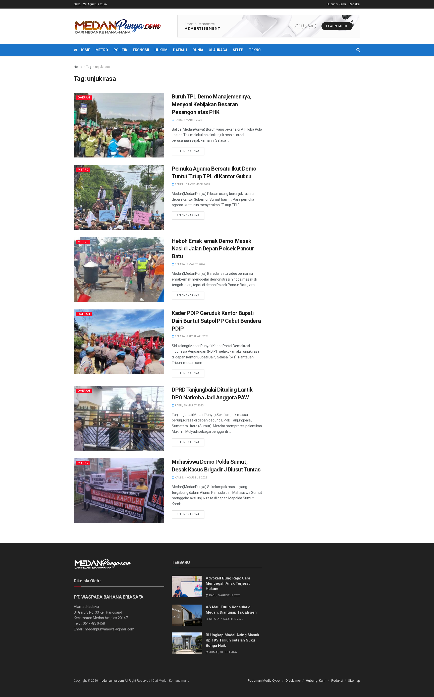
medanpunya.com (111, 680)
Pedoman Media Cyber (264, 680)
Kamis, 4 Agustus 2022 (190, 477)
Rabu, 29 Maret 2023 (188, 405)
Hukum (161, 50)
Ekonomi (141, 50)
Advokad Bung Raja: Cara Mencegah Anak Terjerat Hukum (228, 583)
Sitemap (354, 680)
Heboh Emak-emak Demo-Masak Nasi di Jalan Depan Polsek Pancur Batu (213, 249)
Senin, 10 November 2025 (192, 184)
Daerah (180, 50)
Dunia (197, 50)
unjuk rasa (102, 67)
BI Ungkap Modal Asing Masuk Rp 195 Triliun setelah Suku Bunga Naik (232, 640)
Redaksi (354, 4)
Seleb (238, 50)
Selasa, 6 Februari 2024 (191, 336)
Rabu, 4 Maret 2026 (188, 120)
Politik (120, 50)
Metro (101, 50)
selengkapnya (188, 151)
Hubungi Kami (336, 4)
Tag (88, 67)
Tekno (255, 50)
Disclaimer (293, 680)
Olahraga (218, 50)
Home (85, 50)
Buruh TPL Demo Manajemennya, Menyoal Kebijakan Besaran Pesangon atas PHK (211, 104)
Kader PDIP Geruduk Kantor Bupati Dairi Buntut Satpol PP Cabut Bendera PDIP (216, 321)
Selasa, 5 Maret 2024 (189, 264)
